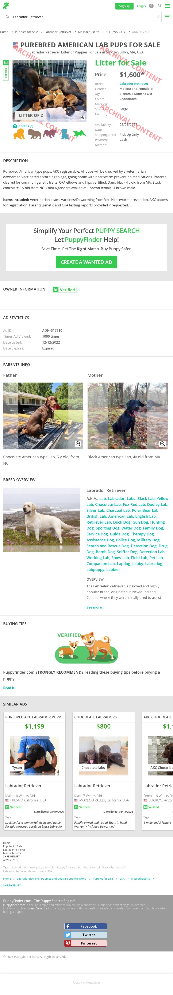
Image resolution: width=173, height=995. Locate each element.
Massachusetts (88, 32)
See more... (95, 607)
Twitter (88, 934)
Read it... (10, 687)
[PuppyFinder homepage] (6, 6)
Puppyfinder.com (14, 905)
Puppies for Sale (26, 32)
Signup (124, 6)
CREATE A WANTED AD (86, 262)
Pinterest (89, 943)
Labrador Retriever (58, 32)
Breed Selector (37, 908)
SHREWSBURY (115, 32)
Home (4, 32)
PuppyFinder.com (17, 900)
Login (141, 6)
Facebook (89, 926)
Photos (26, 126)
